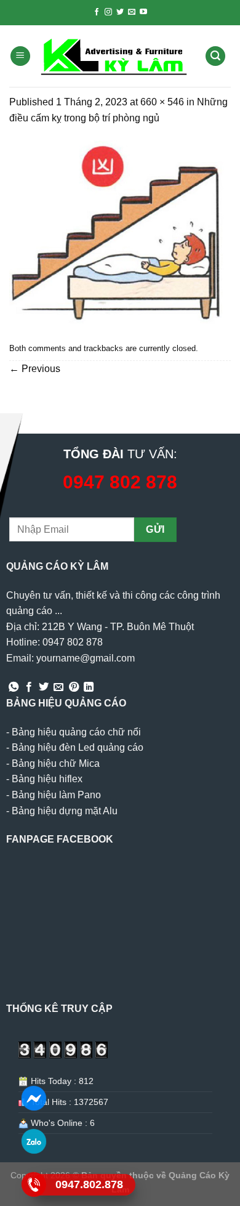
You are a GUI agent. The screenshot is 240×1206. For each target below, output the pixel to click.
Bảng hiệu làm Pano (56, 795)
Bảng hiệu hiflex (47, 779)
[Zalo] (34, 1141)
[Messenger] (34, 1098)
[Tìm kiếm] (215, 56)
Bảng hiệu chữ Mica (56, 763)
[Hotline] (34, 1184)
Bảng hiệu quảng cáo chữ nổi (76, 732)
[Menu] (20, 56)
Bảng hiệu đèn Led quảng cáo (77, 747)
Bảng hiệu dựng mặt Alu (65, 811)
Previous (34, 368)
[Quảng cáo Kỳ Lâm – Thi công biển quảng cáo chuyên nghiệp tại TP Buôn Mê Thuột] (115, 56)
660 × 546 (162, 102)
